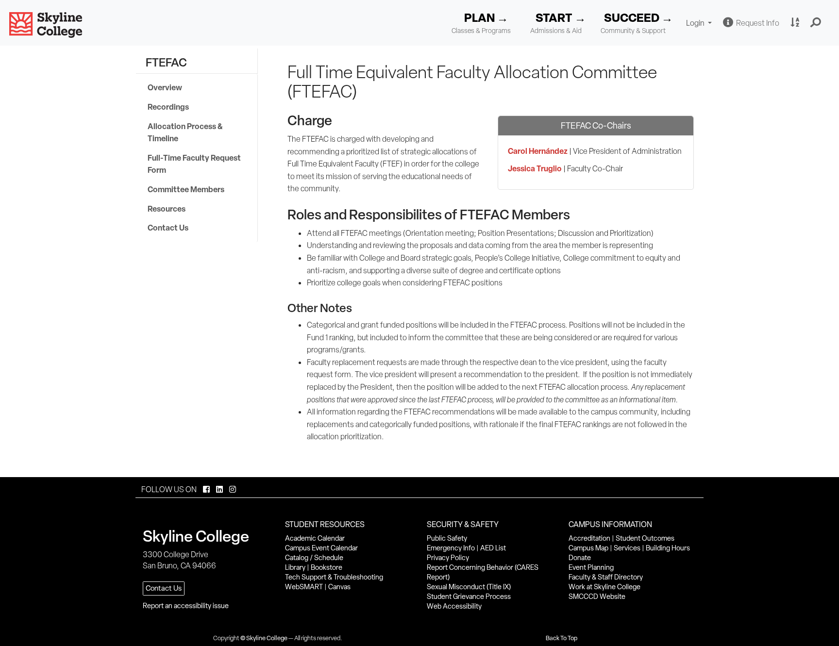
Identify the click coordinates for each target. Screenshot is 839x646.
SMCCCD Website (597, 596)
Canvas (339, 586)
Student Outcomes (645, 538)
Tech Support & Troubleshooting (334, 577)
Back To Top (561, 638)
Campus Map (588, 548)
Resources (166, 208)
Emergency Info (451, 548)
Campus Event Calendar (321, 548)
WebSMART (304, 586)
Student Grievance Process (469, 596)
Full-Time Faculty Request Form (194, 164)
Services (627, 548)
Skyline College (266, 638)
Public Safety (447, 538)
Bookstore (326, 567)
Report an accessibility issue (186, 605)
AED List (493, 548)
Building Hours (668, 548)
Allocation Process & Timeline (185, 132)
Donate (580, 557)
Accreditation (589, 538)
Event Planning (591, 567)
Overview (165, 87)
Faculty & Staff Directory (606, 577)
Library (295, 567)
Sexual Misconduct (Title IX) (469, 586)
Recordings (168, 106)
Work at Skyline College (604, 586)
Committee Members (186, 189)
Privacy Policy (448, 557)
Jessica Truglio (535, 168)
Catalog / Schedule (314, 557)
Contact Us (168, 227)
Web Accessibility (454, 606)
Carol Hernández (538, 151)
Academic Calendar (315, 538)
